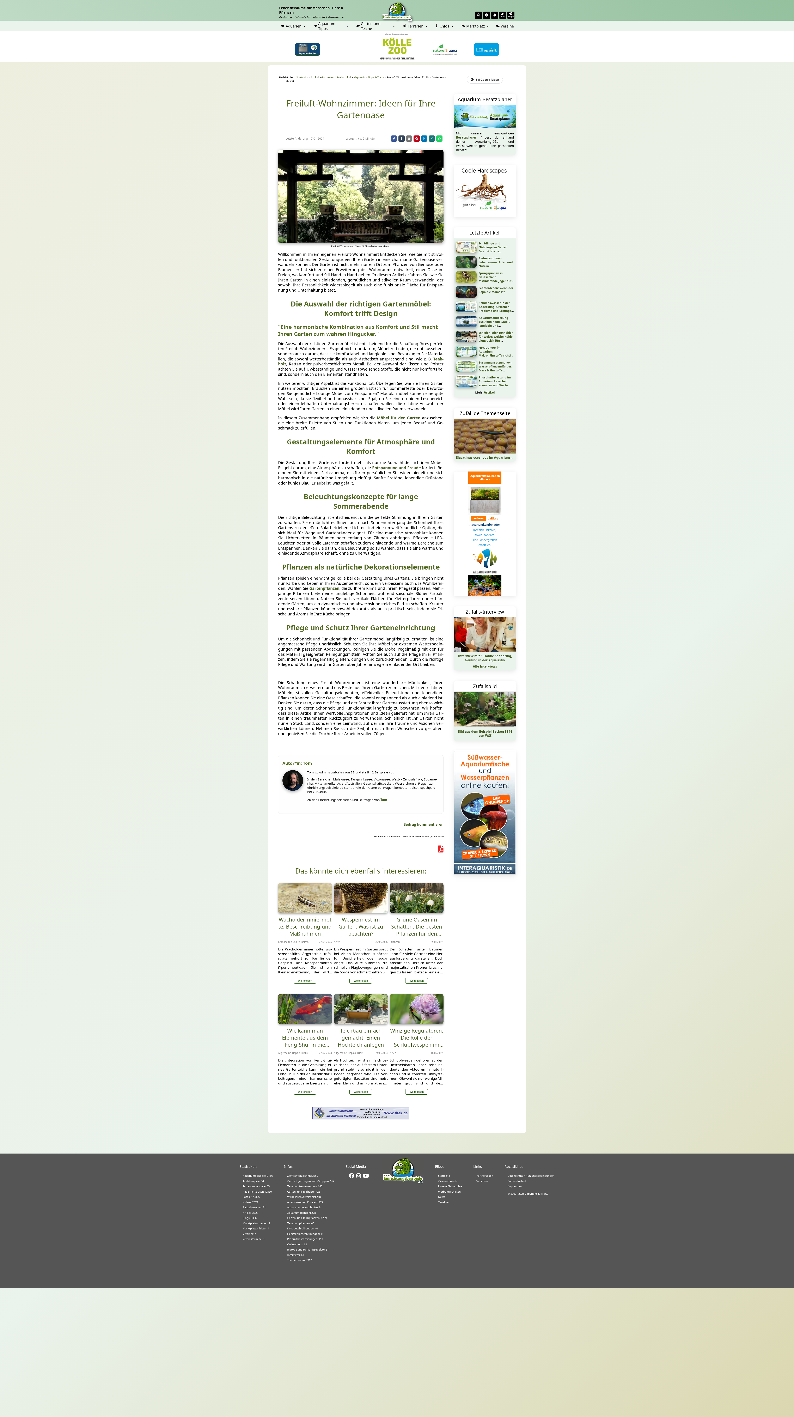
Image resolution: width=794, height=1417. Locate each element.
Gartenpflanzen (324, 588)
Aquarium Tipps (326, 26)
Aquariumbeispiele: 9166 (258, 1176)
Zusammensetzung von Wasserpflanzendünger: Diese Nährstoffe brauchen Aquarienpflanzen (495, 370)
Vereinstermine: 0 (253, 1239)
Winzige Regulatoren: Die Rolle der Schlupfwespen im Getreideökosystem (416, 1041)
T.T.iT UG (543, 1194)
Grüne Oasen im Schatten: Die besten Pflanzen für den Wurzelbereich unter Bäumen (416, 933)
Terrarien (415, 26)
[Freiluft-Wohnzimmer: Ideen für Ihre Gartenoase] (361, 241)
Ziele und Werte (447, 1181)
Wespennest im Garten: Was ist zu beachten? (360, 926)
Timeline (443, 1202)
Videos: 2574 (250, 1202)
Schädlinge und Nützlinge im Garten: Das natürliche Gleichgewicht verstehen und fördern (496, 251)
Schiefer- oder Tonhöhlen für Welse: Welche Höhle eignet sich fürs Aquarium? (496, 338)
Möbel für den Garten (398, 418)
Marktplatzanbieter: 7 (256, 1228)
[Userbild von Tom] (293, 789)
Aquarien (293, 26)
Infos (444, 26)
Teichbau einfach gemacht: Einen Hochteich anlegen (361, 1037)
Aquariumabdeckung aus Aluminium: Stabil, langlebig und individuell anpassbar (494, 324)
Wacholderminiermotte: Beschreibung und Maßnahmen (305, 926)
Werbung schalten (449, 1191)
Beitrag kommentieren (423, 824)
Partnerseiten (484, 1176)
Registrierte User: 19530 (257, 1191)
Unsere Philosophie (450, 1186)
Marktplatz (475, 26)
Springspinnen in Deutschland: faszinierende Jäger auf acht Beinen (495, 279)
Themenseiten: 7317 (299, 1260)
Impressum (515, 1186)
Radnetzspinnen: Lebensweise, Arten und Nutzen (496, 262)
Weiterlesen (305, 980)
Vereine (507, 26)
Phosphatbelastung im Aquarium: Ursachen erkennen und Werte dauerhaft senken (495, 383)
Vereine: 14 (249, 1234)
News (441, 1197)
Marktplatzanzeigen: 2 (256, 1223)
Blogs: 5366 (250, 1218)
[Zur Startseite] (403, 1182)
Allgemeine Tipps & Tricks (368, 77)
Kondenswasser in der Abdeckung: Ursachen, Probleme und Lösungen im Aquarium (496, 309)
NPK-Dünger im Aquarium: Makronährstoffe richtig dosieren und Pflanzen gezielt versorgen (496, 355)
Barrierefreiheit (517, 1181)
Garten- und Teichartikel (336, 77)
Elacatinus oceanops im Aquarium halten (488, 457)
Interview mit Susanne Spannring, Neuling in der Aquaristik (485, 658)
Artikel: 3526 (250, 1213)
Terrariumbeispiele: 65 (256, 1186)
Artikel (315, 77)
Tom (383, 800)
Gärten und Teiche (370, 26)
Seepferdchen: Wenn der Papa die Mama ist (496, 290)
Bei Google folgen (487, 79)
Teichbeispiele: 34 (253, 1181)
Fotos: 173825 (251, 1197)
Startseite (302, 77)
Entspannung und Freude (396, 467)
